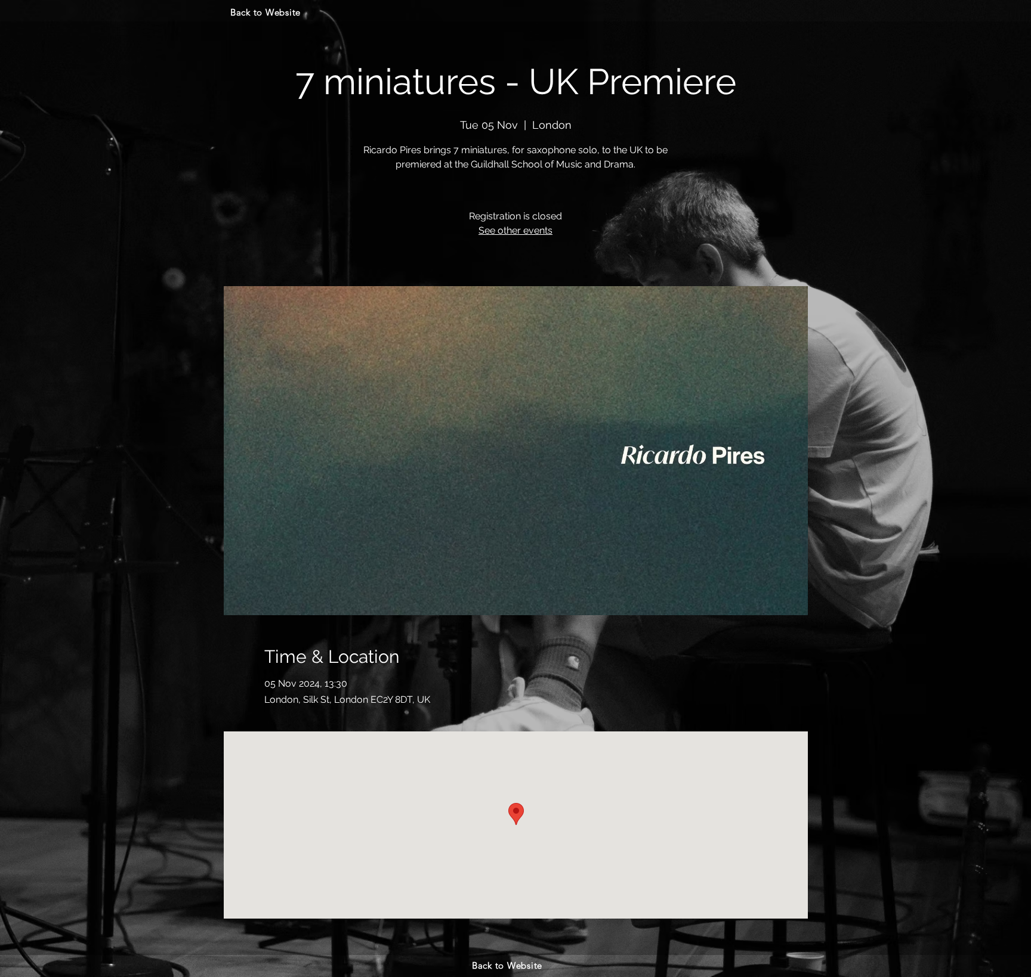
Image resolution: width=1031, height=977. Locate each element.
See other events (515, 230)
